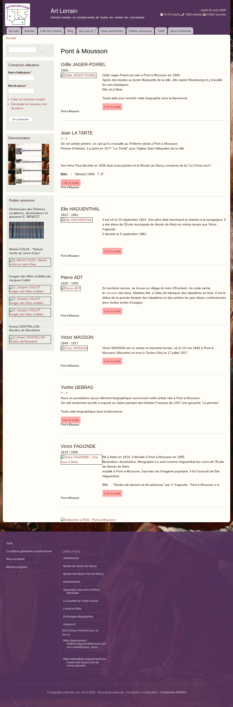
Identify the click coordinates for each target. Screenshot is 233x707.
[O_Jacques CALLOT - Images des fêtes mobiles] (30, 291)
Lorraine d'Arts (72, 608)
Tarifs (161, 31)
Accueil (14, 31)
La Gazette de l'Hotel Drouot (80, 601)
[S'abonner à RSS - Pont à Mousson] (88, 518)
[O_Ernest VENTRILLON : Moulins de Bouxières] (30, 341)
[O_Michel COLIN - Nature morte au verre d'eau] (30, 264)
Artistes (29, 31)
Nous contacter (15, 559)
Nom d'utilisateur (20, 72)
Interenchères (71, 581)
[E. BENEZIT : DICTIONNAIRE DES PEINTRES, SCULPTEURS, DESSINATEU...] (26, 240)
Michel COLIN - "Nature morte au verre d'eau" (26, 251)
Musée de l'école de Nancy (80, 566)
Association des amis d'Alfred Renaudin (81, 591)
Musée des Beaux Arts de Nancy (83, 573)
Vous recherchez (112, 31)
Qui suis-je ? (87, 31)
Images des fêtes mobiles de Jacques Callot (30, 278)
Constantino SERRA (173, 692)
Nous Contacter (180, 31)
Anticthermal (71, 558)
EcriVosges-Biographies (78, 616)
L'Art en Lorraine (51, 31)
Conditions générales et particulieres (29, 551)
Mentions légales (16, 567)
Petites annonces (140, 31)
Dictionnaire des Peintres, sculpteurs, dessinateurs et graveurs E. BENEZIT (28, 213)
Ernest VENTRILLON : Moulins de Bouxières (25, 328)
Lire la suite (112, 107)
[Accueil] (18, 13)
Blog (70, 31)
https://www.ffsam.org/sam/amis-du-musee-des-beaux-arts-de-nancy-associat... (85, 662)
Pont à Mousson (70, 111)
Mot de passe (17, 85)
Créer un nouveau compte (28, 99)
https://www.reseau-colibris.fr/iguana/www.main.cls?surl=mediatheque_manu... (84, 643)
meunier (112, 293)
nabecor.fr (69, 624)
